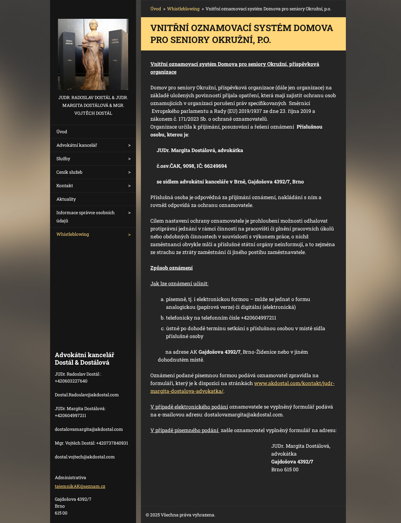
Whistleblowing (72, 234)
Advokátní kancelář (76, 145)
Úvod (61, 132)
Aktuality (66, 199)
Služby (63, 158)
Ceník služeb (69, 172)
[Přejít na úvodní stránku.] (93, 46)
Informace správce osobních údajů (85, 216)
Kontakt (64, 185)
